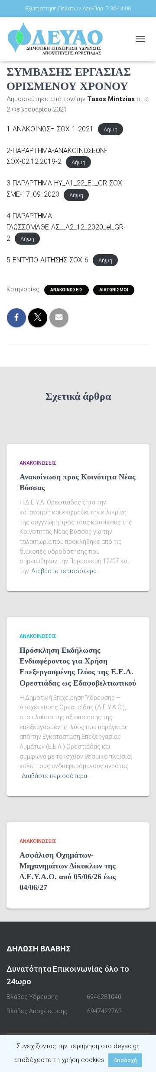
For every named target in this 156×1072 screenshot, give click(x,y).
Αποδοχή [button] (125, 1060)
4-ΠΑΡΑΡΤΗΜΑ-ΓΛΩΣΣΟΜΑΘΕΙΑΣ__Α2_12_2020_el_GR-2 (66, 227)
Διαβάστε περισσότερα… (66, 571)
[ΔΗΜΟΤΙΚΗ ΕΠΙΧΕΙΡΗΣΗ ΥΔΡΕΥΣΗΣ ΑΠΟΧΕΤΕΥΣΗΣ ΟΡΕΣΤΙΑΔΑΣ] (67, 39)
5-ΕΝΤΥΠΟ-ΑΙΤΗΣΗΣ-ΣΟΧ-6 (47, 260)
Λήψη (110, 129)
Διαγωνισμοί (113, 289)
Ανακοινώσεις (66, 289)
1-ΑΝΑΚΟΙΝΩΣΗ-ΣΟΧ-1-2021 (50, 129)
